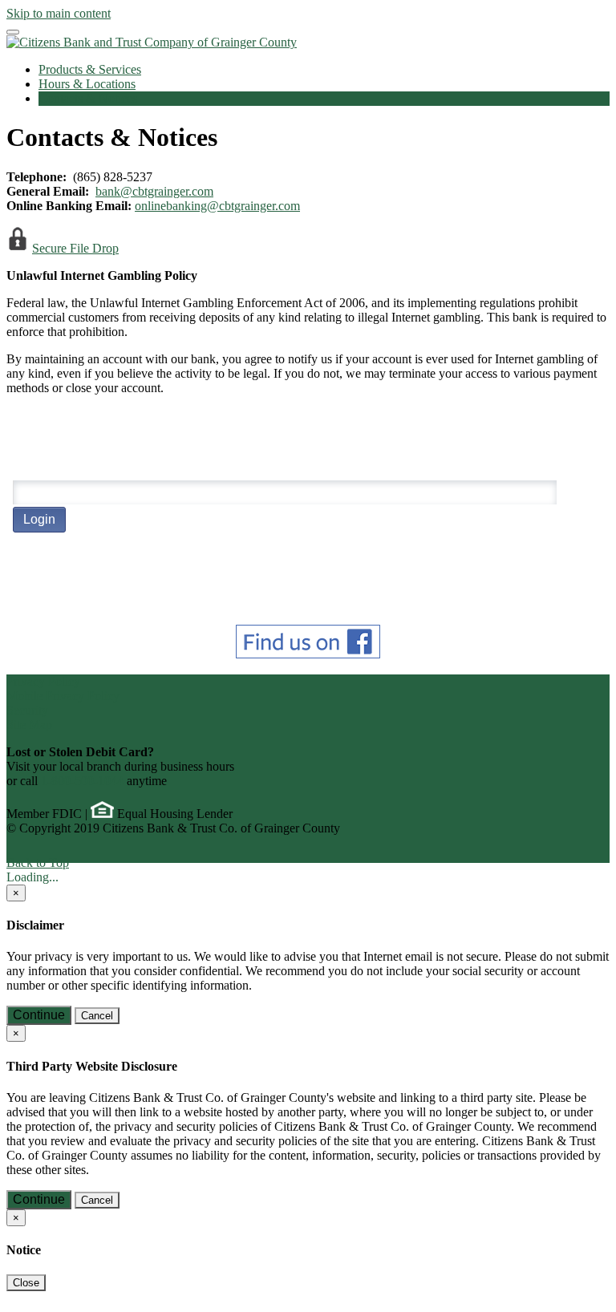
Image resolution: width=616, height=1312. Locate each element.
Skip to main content (58, 13)
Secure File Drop (75, 248)
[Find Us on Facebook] (308, 654)
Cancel (97, 1016)
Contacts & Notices (87, 98)
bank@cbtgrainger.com (154, 191)
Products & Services (89, 69)
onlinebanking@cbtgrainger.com (217, 206)
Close (26, 1283)
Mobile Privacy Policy (63, 696)
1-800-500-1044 (82, 781)
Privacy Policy (43, 681)
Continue (39, 1015)
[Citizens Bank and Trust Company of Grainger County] (151, 42)
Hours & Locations (87, 84)
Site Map (29, 724)
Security (27, 710)
